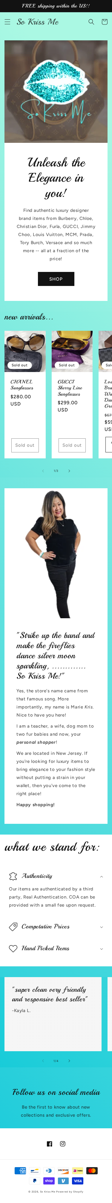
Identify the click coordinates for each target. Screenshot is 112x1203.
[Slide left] (43, 470)
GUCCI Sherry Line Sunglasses (70, 388)
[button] (7, 21)
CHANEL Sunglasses (21, 385)
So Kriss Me (48, 1191)
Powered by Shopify (70, 1191)
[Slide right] (69, 470)
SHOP (56, 279)
